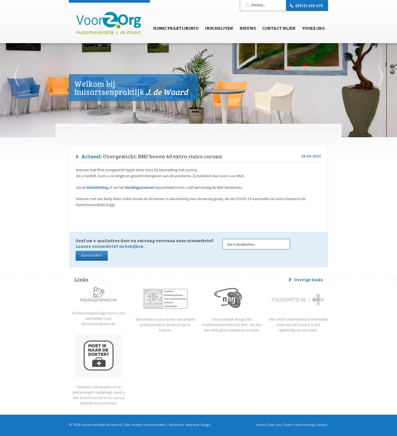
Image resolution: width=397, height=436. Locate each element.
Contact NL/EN (278, 28)
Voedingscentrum (139, 188)
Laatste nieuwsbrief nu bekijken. (110, 246)
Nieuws (248, 28)
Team (288, 425)
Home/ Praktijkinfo (175, 28)
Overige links (308, 279)
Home (260, 425)
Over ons (274, 425)
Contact (322, 425)
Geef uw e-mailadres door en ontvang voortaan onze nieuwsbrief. (145, 243)
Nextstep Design (198, 425)
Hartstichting (97, 188)
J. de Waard (108, 23)
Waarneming (305, 425)
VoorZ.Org (313, 28)
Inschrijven (219, 28)
